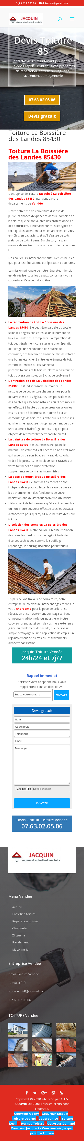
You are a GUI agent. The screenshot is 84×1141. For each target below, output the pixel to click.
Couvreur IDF (49, 1118)
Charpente (19, 928)
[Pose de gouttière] (17, 1045)
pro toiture (45, 1133)
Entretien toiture (24, 914)
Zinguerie (18, 935)
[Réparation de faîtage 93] (65, 1060)
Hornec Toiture (32, 1123)
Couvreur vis (51, 1128)
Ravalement (20, 942)
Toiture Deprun (24, 1118)
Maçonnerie (20, 949)
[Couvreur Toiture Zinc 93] (41, 1030)
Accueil (17, 907)
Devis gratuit (42, 116)
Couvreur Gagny (26, 1113)
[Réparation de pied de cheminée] (17, 1060)
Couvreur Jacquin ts (26, 1128)
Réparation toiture (25, 921)
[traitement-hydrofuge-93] (65, 1045)
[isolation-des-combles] (65, 1030)
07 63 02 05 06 (42, 99)
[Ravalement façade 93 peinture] (17, 1030)
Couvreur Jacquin (55, 1113)
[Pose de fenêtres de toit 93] (41, 1045)
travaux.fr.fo (17, 983)
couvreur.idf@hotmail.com (27, 991)
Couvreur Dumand (61, 1123)
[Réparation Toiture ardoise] (41, 1059)
